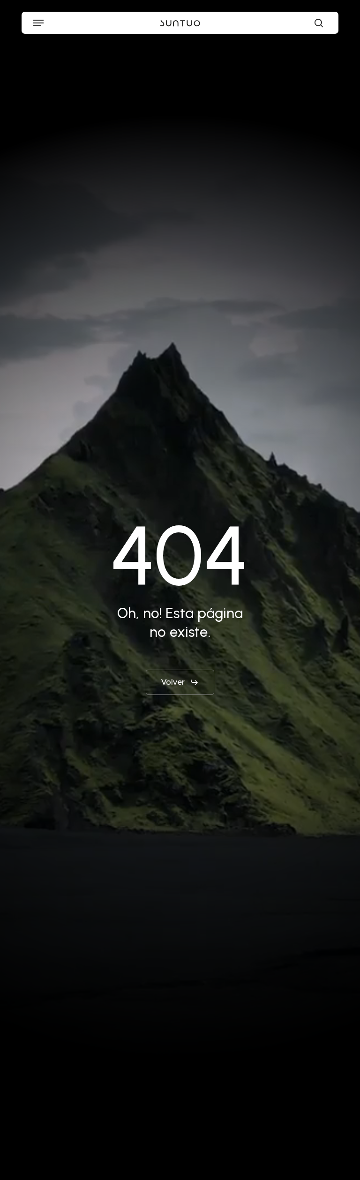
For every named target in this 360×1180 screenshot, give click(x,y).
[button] (38, 23)
